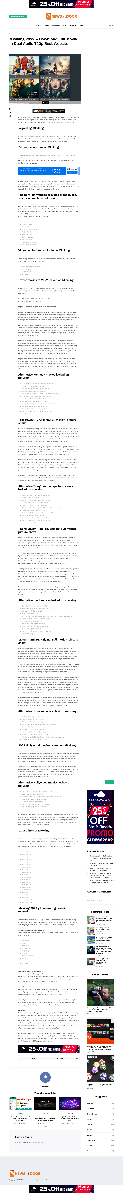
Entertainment (92, 1114)
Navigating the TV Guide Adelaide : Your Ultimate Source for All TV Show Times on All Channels (102, 875)
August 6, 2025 (100, 933)
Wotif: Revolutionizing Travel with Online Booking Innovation (101, 869)
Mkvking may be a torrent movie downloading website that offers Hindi (42, 136)
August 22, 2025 (100, 924)
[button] (113, 26)
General (89, 1130)
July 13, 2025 (99, 966)
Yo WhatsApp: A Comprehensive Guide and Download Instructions (20, 1118)
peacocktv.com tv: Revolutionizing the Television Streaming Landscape (45, 1118)
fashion (89, 1119)
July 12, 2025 (90, 1013)
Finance (47, 26)
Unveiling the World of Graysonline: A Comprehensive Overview (102, 882)
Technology (91, 1140)
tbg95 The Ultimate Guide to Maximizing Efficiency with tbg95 (70, 1118)
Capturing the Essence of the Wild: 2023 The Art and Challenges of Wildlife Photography (99, 1009)
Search (89, 778)
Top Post (11, 33)
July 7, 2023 (24, 1123)
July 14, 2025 (99, 955)
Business (38, 26)
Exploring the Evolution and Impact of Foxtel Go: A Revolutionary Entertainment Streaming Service (99, 1047)
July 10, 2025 (90, 1088)
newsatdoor (23, 49)
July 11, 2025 (90, 1052)
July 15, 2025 (99, 943)
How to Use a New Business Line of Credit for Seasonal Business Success (101, 858)
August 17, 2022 (13, 49)
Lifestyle (73, 26)
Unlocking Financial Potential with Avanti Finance (101, 864)
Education (56, 26)
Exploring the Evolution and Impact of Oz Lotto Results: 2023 (99, 1085)
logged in (27, 1142)
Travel (82, 26)
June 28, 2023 (50, 1123)
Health (65, 26)
